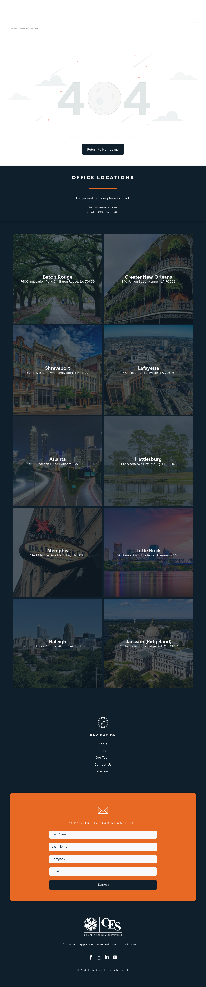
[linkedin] (107, 957)
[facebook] (91, 957)
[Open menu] (196, 20)
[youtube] (115, 957)
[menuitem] (103, 745)
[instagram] (99, 957)
